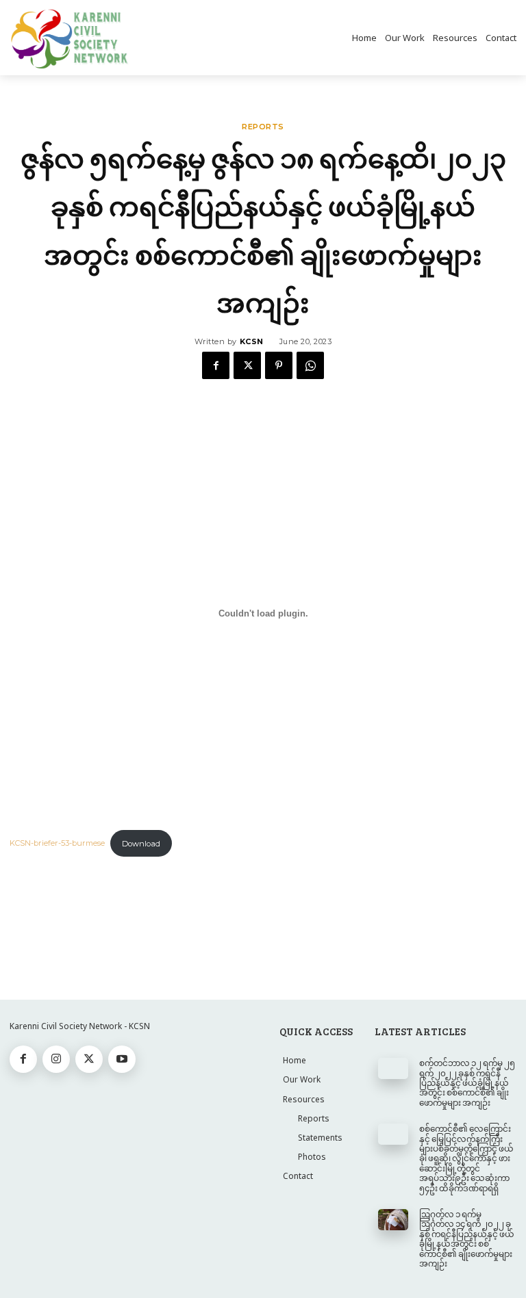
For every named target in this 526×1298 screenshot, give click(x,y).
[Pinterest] (278, 365)
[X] (247, 365)
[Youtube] (122, 1059)
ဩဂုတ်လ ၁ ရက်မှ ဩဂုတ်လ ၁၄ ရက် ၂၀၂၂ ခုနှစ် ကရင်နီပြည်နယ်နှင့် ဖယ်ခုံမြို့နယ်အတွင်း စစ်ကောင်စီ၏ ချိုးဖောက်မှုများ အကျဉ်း (466, 1238)
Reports (263, 127)
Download (141, 843)
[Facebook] (215, 365)
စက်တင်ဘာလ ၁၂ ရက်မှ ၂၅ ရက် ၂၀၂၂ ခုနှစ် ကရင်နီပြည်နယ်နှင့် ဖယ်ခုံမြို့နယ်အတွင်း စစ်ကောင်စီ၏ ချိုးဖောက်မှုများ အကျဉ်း (467, 1082)
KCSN (252, 341)
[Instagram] (56, 1059)
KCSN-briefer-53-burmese (57, 843)
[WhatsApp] (310, 365)
